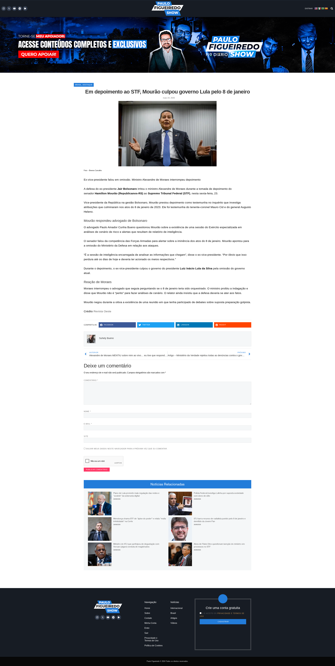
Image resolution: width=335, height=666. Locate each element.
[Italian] (319, 8)
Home (147, 608)
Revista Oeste (102, 311)
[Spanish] (326, 8)
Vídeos (174, 623)
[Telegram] (19, 8)
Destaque (87, 85)
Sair (146, 633)
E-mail (88, 424)
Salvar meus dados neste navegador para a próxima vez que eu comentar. (127, 449)
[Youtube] (14, 8)
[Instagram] (3, 8)
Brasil (78, 85)
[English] (316, 8)
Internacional (177, 608)
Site (86, 436)
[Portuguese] (323, 8)
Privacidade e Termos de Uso (151, 639)
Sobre (147, 613)
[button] (332, 8)
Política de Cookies (153, 645)
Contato (148, 618)
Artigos (174, 618)
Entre (146, 628)
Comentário (91, 380)
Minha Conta (150, 623)
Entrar (309, 9)
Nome (87, 411)
